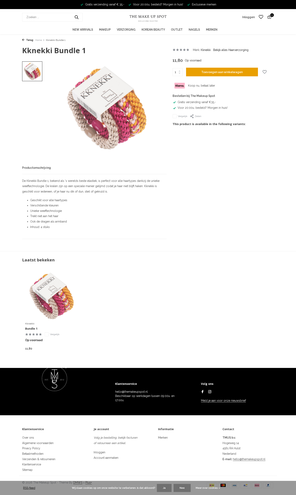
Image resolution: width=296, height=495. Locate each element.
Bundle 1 (31, 328)
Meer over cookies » (208, 488)
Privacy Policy (31, 448)
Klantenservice (31, 464)
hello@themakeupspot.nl (249, 459)
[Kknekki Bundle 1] (51, 296)
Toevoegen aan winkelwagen (222, 72)
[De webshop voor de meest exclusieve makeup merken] (147, 17)
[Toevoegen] (71, 348)
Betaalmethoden (32, 453)
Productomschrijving (36, 167)
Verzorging (126, 29)
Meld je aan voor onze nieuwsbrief (223, 400)
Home (38, 40)
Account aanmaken (106, 457)
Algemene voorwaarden (38, 443)
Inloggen (99, 452)
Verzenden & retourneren (38, 459)
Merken (211, 29)
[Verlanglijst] (261, 17)
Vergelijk (182, 116)
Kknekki (206, 50)
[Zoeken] (76, 17)
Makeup (105, 29)
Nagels (194, 29)
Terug (29, 40)
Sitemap (27, 469)
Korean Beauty (153, 29)
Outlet (177, 29)
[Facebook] (202, 392)
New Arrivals (82, 29)
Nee (182, 488)
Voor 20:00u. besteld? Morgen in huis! (203, 107)
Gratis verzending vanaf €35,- (197, 102)
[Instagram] (209, 392)
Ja (164, 488)
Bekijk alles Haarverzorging (230, 50)
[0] (268, 17)
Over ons (28, 437)
